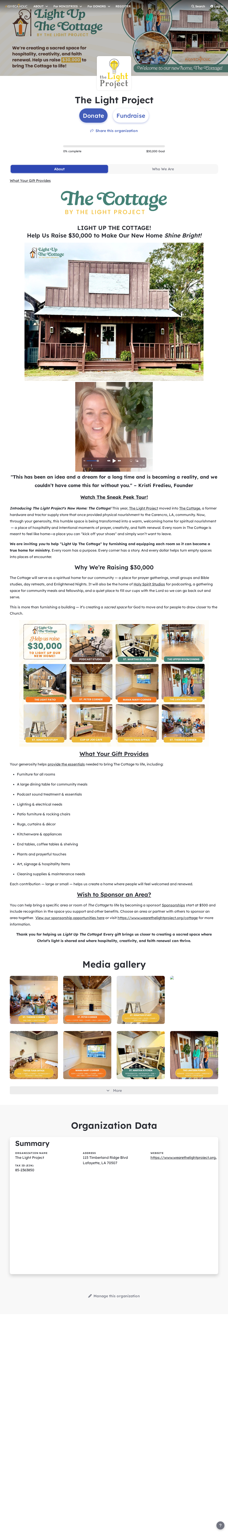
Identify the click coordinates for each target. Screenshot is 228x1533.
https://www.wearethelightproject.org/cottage (158, 918)
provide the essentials (66, 764)
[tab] (59, 169)
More (117, 1090)
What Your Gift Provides (30, 180)
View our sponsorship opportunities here (69, 918)
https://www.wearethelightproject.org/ (184, 1157)
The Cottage (189, 508)
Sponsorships (173, 905)
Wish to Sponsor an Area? (114, 894)
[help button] (220, 1525)
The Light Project (143, 508)
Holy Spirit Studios (149, 584)
